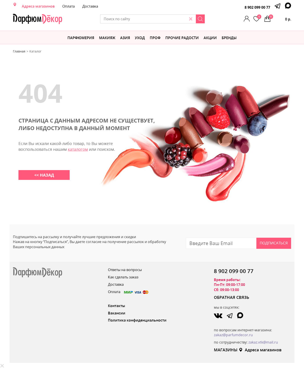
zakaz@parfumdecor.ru (233, 334)
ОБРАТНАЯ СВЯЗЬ (231, 297)
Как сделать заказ (123, 277)
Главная (19, 51)
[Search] (200, 18)
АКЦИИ (210, 37)
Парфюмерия (80, 37)
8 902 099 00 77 (257, 7)
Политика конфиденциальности (137, 320)
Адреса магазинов (38, 6)
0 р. (280, 18)
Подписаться (274, 242)
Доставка (90, 6)
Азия (125, 37)
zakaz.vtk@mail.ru (263, 342)
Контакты (116, 305)
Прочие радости (182, 37)
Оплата (68, 6)
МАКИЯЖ (107, 37)
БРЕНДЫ (229, 37)
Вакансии (116, 313)
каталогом (78, 149)
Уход (140, 37)
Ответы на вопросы (125, 269)
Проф (155, 37)
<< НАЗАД (44, 175)
